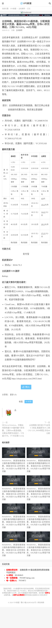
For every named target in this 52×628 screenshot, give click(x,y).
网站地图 (41, 603)
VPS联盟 (26, 3)
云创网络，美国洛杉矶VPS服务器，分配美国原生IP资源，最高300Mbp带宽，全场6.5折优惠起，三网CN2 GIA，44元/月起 (26, 24)
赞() (27, 387)
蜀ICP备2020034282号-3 (29, 603)
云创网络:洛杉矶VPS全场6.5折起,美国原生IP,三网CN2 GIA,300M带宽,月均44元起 (39, 429)
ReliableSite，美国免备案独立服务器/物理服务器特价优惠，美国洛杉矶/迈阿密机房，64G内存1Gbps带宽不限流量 (13, 466)
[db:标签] (28, 402)
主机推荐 (22, 9)
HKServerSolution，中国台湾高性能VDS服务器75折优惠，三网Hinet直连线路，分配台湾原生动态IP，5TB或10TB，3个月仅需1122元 (13, 430)
